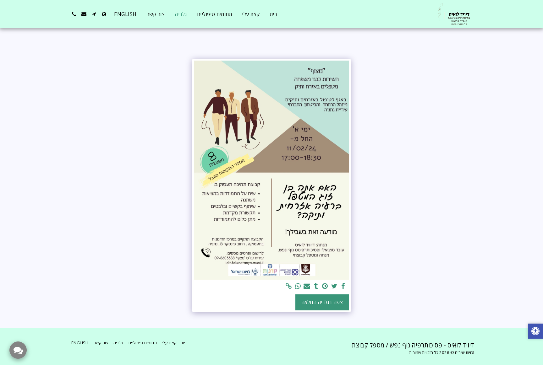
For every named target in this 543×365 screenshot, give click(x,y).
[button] (94, 14)
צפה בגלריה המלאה (322, 302)
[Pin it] (325, 286)
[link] (289, 286)
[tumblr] (316, 286)
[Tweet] (334, 286)
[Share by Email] (307, 286)
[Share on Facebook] (343, 286)
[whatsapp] (297, 286)
